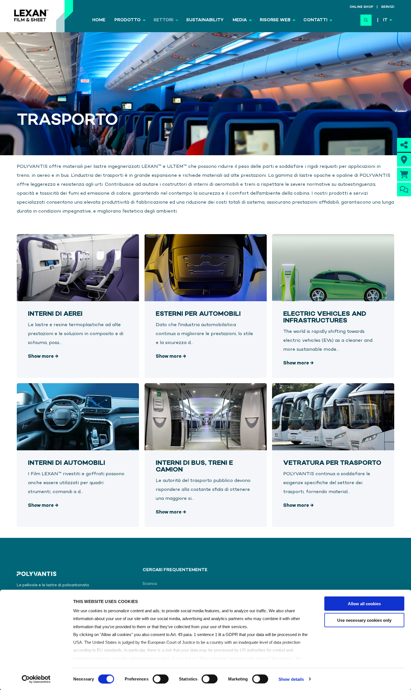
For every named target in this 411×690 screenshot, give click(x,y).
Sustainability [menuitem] (205, 20)
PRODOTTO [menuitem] (127, 20)
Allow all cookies (364, 603)
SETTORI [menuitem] (163, 20)
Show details (291, 679)
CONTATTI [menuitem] (315, 20)
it (385, 20)
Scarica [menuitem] (150, 584)
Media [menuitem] (240, 20)
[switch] (161, 678)
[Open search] (366, 20)
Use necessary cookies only (364, 620)
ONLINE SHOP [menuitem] (361, 7)
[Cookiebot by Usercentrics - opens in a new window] (36, 679)
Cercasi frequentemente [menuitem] (175, 570)
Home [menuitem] (98, 20)
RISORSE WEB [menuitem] (275, 20)
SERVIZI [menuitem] (387, 7)
